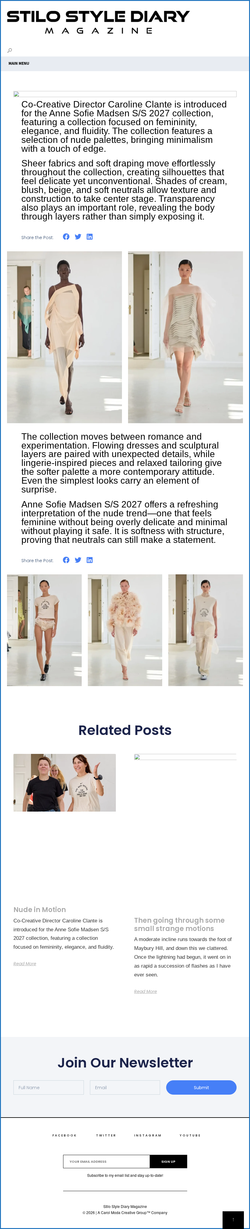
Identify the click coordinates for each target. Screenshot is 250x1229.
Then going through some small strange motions (179, 924)
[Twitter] (217, 51)
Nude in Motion (39, 909)
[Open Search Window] (9, 50)
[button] (66, 236)
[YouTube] (237, 51)
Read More (24, 964)
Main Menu (19, 63)
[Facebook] (207, 51)
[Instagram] (227, 51)
